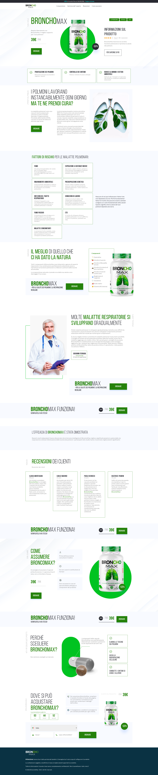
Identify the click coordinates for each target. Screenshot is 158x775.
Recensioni (86, 6)
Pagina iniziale (89, 1)
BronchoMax (33, 482)
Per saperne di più (113, 52)
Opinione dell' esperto (74, 6)
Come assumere (97, 6)
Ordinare (36, 51)
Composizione (60, 6)
